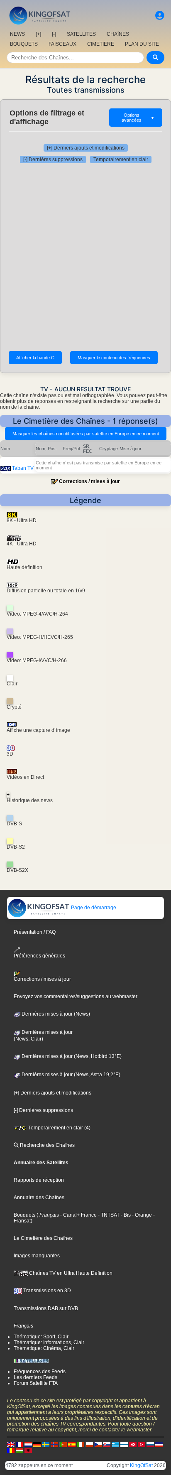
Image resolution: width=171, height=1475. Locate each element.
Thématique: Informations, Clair (49, 1342)
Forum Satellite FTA (36, 1383)
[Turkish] (141, 1444)
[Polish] (89, 1444)
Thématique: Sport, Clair (41, 1337)
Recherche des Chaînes (47, 1145)
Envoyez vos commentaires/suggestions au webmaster (75, 996)
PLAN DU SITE (142, 44)
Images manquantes (37, 1256)
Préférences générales (39, 956)
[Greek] (115, 1444)
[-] (54, 34)
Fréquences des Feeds (40, 1371)
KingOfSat (141, 1465)
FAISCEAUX (62, 44)
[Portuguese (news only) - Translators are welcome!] (63, 1444)
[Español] (72, 1444)
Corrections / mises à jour (89, 481)
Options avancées (138, 118)
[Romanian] (11, 1450)
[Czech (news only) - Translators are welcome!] (98, 1444)
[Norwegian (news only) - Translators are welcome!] (54, 1444)
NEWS (17, 34)
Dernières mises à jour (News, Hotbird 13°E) (71, 1056)
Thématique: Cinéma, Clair (44, 1348)
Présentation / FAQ (35, 932)
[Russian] (150, 1444)
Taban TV (23, 468)
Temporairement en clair (120, 159)
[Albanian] (28, 1450)
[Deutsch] (37, 1444)
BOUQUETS (24, 44)
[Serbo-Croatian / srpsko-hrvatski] (159, 1444)
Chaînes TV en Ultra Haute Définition (70, 1273)
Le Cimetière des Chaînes (43, 1238)
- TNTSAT (108, 1215)
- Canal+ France (78, 1215)
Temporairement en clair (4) (58, 1128)
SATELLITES (81, 34)
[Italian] (80, 1444)
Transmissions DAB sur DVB (46, 1308)
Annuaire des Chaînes (39, 1197)
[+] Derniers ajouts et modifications (86, 148)
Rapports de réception (39, 1180)
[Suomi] (124, 1444)
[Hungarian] (19, 1450)
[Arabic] (133, 1444)
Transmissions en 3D (46, 1290)
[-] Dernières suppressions (53, 159)
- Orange (141, 1215)
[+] (38, 34)
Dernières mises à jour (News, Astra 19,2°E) (70, 1074)
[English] (11, 1444)
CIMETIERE (100, 44)
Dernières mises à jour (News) (55, 1014)
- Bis (125, 1215)
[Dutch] (28, 1444)
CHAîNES (118, 34)
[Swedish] (45, 1444)
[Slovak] (106, 1444)
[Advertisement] (85, 257)
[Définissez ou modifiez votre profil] (159, 15)
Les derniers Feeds (35, 1377)
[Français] (19, 1444)
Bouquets (24, 1215)
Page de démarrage (93, 908)
